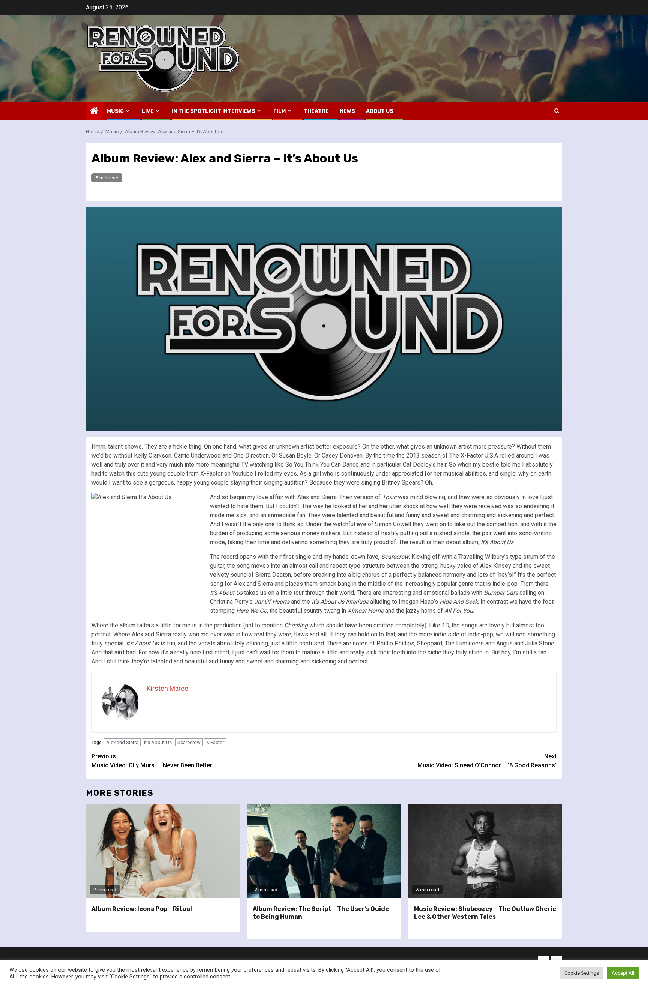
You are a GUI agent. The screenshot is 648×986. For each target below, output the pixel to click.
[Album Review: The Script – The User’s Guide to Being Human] (324, 851)
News (347, 111)
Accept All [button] (623, 973)
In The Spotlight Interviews (213, 111)
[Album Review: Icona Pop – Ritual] (163, 851)
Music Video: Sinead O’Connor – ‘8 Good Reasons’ (486, 761)
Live (148, 111)
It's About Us (158, 742)
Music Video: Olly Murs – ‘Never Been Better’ (153, 761)
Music (115, 111)
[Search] (556, 111)
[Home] (94, 111)
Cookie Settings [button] (581, 973)
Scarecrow (189, 742)
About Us (379, 111)
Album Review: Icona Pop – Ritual (142, 908)
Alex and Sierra (122, 742)
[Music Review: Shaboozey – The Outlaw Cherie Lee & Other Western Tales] (485, 851)
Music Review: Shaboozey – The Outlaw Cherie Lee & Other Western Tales (485, 912)
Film (279, 111)
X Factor (215, 742)
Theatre (316, 111)
